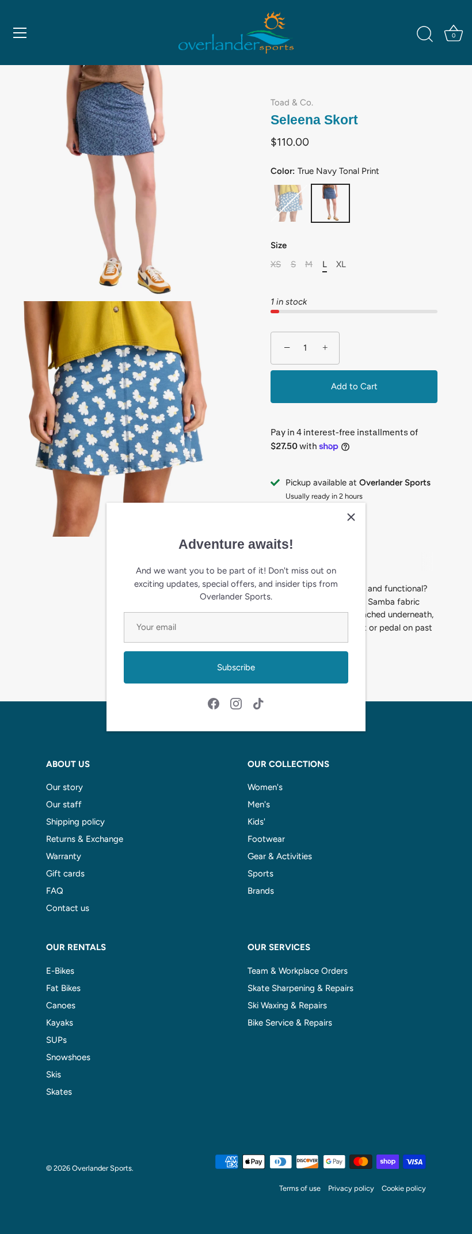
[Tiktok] (258, 703)
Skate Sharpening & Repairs (300, 988)
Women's (265, 787)
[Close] (351, 517)
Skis (53, 1074)
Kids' (256, 822)
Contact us (67, 908)
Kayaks (59, 1022)
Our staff (64, 804)
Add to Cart (354, 386)
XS (276, 264)
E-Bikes (60, 971)
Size (279, 245)
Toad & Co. (292, 102)
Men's (259, 804)
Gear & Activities (280, 856)
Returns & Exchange (84, 839)
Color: (325, 171)
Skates (59, 1092)
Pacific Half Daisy (289, 203)
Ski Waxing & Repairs (287, 1005)
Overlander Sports (102, 1168)
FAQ (54, 891)
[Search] (424, 34)
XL (341, 264)
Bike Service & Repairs (290, 1022)
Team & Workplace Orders (298, 971)
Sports (260, 873)
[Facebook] (213, 703)
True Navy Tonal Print (330, 203)
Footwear (266, 839)
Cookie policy (404, 1188)
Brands (261, 891)
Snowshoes (68, 1057)
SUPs (56, 1040)
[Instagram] (236, 703)
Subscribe (236, 667)
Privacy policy (351, 1188)
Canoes (60, 1005)
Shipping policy (75, 822)
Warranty (63, 856)
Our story (64, 787)
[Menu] (20, 32)
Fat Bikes (63, 988)
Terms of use (300, 1188)
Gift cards (65, 873)
